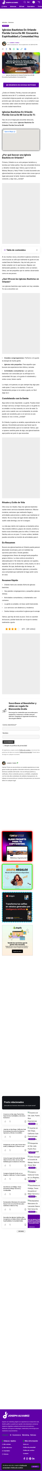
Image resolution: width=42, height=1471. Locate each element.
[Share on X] (10, 49)
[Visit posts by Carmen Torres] (4, 44)
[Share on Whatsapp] (14, 49)
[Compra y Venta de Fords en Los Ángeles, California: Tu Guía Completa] (34, 1176)
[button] (35, 1467)
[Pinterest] (30, 1459)
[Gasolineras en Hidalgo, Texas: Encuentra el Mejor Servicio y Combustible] (34, 1190)
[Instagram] (27, 1459)
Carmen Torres (14, 42)
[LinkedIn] (33, 1459)
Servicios (11, 22)
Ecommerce (17, 1435)
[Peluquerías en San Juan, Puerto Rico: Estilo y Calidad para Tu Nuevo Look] (34, 1147)
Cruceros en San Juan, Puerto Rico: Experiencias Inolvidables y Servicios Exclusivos (14, 1115)
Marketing (25, 1435)
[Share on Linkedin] (17, 49)
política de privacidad (19, 746)
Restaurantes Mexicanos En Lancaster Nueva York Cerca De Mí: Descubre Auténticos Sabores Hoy (14, 1203)
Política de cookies (17, 1467)
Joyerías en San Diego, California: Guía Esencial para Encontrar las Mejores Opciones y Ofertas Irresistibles (14, 1131)
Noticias (33, 1435)
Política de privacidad (26, 752)
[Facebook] (24, 1459)
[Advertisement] (21, 14)
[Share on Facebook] (6, 49)
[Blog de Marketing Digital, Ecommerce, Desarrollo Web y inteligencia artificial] (11, 2)
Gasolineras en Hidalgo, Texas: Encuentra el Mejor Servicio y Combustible (12, 1188)
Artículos (4, 22)
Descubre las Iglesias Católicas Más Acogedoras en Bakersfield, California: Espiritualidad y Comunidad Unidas (14, 1219)
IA (10, 1435)
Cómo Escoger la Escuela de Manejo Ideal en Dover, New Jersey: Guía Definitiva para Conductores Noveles (14, 1159)
